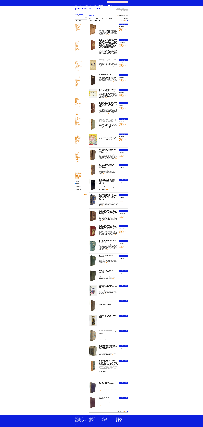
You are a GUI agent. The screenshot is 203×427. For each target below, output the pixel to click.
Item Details (121, 28)
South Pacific (77, 161)
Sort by (90, 18)
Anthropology (77, 29)
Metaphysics (77, 125)
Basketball (77, 46)
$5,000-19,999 (79, 189)
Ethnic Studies (77, 80)
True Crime (77, 170)
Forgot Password (119, 419)
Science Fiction (77, 157)
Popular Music (77, 151)
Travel (76, 169)
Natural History (77, 138)
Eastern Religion (78, 77)
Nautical (76, 139)
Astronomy (77, 41)
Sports (76, 163)
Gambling (76, 88)
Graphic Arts (77, 98)
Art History (77, 35)
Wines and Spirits (78, 175)
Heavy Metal (100, 5)
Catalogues (85, 5)
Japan (76, 109)
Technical (76, 164)
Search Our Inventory (92, 416)
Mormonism (77, 132)
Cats (76, 58)
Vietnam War (77, 172)
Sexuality (76, 159)
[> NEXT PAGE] (127, 20)
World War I (77, 177)
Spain (76, 162)
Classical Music (77, 65)
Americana (77, 25)
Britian (76, 52)
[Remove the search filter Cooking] (99, 20)
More (107, 34)
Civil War (76, 64)
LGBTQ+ (76, 117)
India (76, 104)
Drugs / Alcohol (77, 72)
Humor (76, 101)
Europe (76, 82)
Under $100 (78, 185)
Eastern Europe (77, 76)
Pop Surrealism (77, 150)
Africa (76, 23)
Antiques (76, 30)
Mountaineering (77, 133)
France (76, 87)
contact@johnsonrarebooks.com (80, 420)
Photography (77, 143)
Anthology (76, 28)
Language (76, 113)
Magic (76, 120)
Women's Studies (78, 176)
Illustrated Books (78, 103)
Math (76, 121)
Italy (75, 108)
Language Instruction (78, 114)
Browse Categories (92, 417)
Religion (76, 154)
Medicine (76, 123)
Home (76, 5)
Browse (80, 5)
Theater (76, 165)
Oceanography (77, 140)
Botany (76, 50)
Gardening (76, 89)
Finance (76, 85)
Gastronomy (77, 90)
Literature (76, 119)
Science (76, 156)
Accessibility (104, 420)
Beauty (76, 47)
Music (76, 134)
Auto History (77, 42)
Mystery (76, 135)
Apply (85, 194)
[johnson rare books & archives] (90, 9)
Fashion (76, 84)
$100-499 (78, 186)
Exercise (76, 83)
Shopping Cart (118, 416)
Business (76, 53)
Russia (76, 155)
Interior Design (77, 105)
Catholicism (77, 57)
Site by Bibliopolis (101, 424)
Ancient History (77, 26)
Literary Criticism (78, 118)
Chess (76, 59)
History (76, 100)
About (105, 5)
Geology (76, 94)
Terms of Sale (104, 418)
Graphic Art (77, 97)
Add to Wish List (123, 29)
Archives (90, 5)
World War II (77, 178)
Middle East (77, 127)
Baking (76, 44)
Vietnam (76, 171)
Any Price (78, 183)
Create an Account (119, 418)
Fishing (76, 86)
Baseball (76, 45)
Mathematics (77, 122)
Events (95, 5)
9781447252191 (77, 22)
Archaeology (77, 31)
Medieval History (78, 124)
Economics (77, 78)
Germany (76, 95)
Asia (75, 40)
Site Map (96, 424)
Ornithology (77, 141)
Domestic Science (78, 70)
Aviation (76, 43)
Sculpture (76, 158)
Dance (76, 68)
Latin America (77, 115)
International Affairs (78, 106)
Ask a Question (121, 30)
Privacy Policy (104, 419)
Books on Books (78, 49)
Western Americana (78, 173)
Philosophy (77, 142)
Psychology (77, 152)
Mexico (76, 126)
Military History (77, 128)
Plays (76, 145)
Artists (76, 39)
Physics (76, 144)
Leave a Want (91, 420)
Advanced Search (124, 10)
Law (75, 116)
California (76, 54)
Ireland (76, 107)
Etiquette (76, 81)
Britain (76, 51)
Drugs (76, 71)
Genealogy (77, 91)
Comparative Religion (78, 66)
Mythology (77, 136)
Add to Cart (123, 24)
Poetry (76, 146)
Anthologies (77, 27)
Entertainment (77, 79)
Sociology (76, 160)
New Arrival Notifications (123, 15)
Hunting (76, 102)
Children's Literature (78, 61)
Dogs (76, 69)
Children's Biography (78, 60)
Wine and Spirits (77, 174)
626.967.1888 (79, 419)
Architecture (77, 32)
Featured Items (91, 419)
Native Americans (78, 137)
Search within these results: (79, 15)
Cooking (76, 67)
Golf (76, 96)
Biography (76, 48)
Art (75, 34)
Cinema (76, 63)
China (76, 62)
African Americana (78, 24)
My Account (118, 417)
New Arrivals (91, 418)
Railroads (76, 153)
